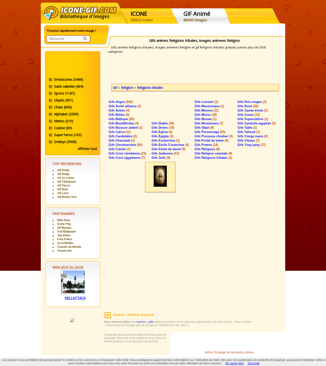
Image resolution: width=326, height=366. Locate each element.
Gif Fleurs (63, 185)
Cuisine (63, 128)
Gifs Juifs (161, 157)
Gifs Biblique (121, 119)
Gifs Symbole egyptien (256, 123)
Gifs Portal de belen (211, 140)
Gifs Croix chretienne (127, 153)
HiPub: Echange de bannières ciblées (229, 352)
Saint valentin (69, 86)
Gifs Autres (119, 110)
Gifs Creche (119, 149)
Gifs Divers (163, 127)
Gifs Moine (206, 115)
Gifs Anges (121, 102)
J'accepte (253, 363)
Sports (64, 93)
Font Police (64, 239)
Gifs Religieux (207, 149)
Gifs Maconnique (209, 106)
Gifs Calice (120, 132)
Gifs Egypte (162, 136)
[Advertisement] (72, 65)
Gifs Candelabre (123, 136)
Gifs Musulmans (209, 123)
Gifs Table (247, 127)
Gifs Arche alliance (125, 106)
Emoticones (68, 79)
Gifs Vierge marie (252, 136)
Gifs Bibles (119, 115)
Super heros (68, 135)
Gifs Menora (206, 110)
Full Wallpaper (66, 231)
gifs (151, 322)
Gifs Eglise (162, 132)
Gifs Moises (205, 119)
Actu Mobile (65, 243)
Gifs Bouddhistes (124, 123)
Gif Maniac (64, 227)
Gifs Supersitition (252, 119)
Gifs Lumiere (206, 102)
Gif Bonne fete (67, 197)
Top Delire (64, 235)
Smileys (65, 141)
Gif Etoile (63, 170)
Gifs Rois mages (251, 102)
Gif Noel (62, 189)
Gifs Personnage (210, 132)
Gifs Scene (248, 115)
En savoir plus (235, 363)
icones (141, 322)
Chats (63, 107)
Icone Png (64, 224)
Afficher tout (87, 148)
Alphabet (66, 114)
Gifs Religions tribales (213, 157)
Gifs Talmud (248, 132)
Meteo (63, 121)
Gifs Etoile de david (168, 149)
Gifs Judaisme (165, 153)
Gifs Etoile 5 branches (170, 145)
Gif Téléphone (66, 181)
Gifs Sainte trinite (252, 110)
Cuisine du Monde (69, 247)
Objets (63, 100)
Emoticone (64, 250)
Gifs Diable (163, 123)
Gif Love (62, 193)
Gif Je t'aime (65, 178)
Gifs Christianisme (125, 145)
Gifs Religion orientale (213, 153)
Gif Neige (63, 174)
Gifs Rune (247, 106)
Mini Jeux (63, 220)
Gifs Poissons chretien (214, 136)
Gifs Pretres (206, 145)
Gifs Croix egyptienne (127, 157)
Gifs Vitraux (248, 140)
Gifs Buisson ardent (125, 127)
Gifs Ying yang (251, 145)
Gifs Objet (204, 127)
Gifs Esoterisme (166, 140)
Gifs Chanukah (122, 140)
